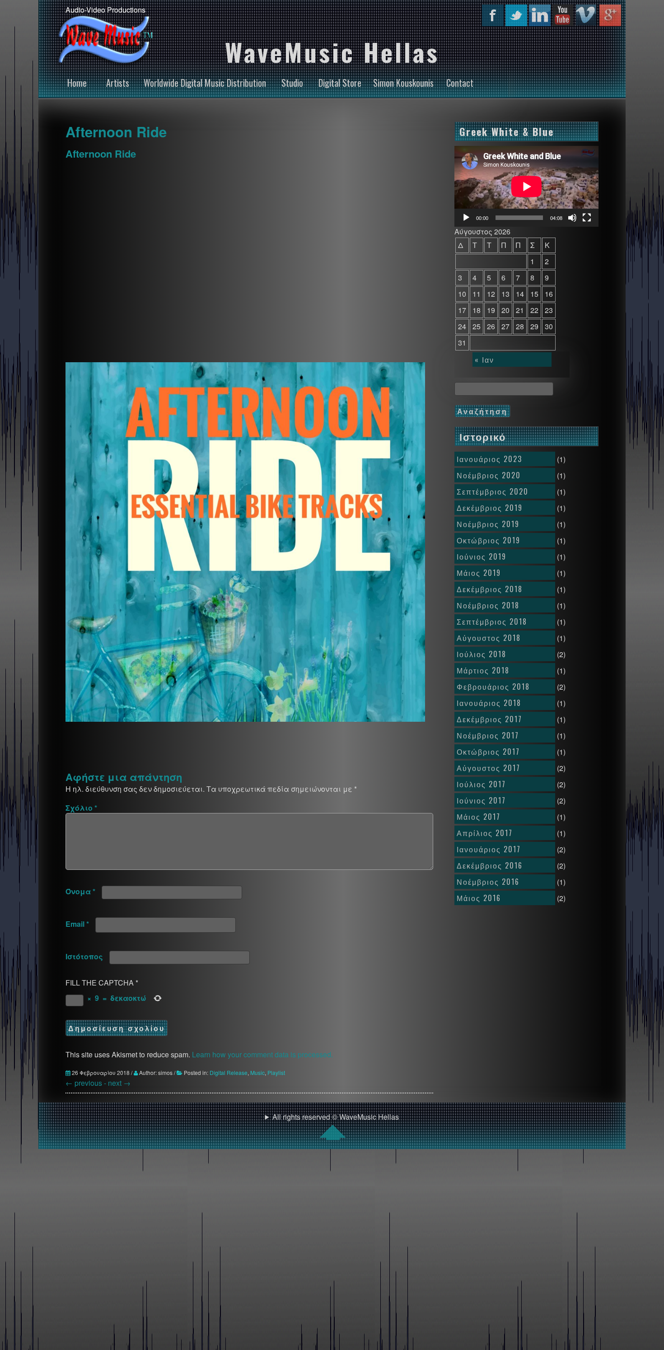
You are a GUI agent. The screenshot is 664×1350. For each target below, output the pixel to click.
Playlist (276, 1072)
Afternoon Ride (116, 131)
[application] (526, 186)
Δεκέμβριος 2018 (490, 589)
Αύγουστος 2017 (488, 767)
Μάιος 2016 (479, 897)
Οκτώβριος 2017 (488, 751)
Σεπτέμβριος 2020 (492, 491)
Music (257, 1072)
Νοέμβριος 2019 (488, 524)
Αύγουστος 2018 (489, 637)
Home (77, 82)
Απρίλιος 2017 (485, 832)
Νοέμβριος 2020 (489, 475)
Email (77, 924)
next (119, 1083)
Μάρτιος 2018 (483, 670)
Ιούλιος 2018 (481, 654)
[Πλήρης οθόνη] (586, 217)
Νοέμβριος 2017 (488, 735)
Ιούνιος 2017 (481, 800)
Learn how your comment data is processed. (262, 1054)
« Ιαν (484, 359)
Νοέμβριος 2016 (488, 881)
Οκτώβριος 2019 (488, 540)
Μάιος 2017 (478, 816)
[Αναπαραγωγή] (466, 217)
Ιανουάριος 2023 (489, 458)
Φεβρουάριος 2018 (493, 686)
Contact (459, 82)
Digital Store (339, 82)
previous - (86, 1083)
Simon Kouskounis (403, 82)
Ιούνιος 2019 (481, 556)
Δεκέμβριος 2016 (490, 865)
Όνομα (80, 891)
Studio (292, 82)
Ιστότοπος (84, 956)
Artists (117, 82)
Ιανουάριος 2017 (489, 849)
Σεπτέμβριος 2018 (492, 621)
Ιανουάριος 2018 (489, 702)
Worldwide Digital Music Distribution (205, 82)
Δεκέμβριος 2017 (489, 719)
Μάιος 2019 (479, 572)
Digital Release (229, 1072)
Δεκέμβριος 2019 (490, 507)
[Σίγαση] (572, 217)
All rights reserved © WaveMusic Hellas (335, 1117)
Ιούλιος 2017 (481, 784)
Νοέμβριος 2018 (488, 605)
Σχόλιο (81, 808)
